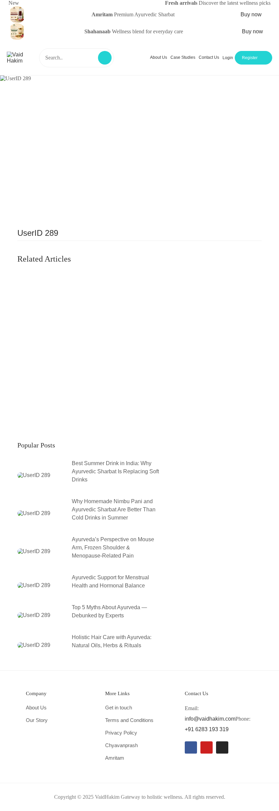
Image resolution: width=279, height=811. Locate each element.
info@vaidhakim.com (210, 719)
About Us (158, 57)
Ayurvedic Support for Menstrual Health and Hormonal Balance (110, 581)
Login (228, 57)
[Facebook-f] (191, 747)
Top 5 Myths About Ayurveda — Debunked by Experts (109, 611)
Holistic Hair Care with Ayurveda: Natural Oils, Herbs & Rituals (111, 641)
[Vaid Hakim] (21, 57)
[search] (105, 58)
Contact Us (209, 57)
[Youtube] (206, 747)
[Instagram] (222, 747)
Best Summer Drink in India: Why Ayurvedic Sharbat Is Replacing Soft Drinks (115, 471)
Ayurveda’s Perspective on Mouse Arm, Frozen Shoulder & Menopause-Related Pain (113, 547)
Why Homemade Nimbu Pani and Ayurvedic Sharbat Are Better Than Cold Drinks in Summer (113, 509)
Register (250, 57)
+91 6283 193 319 (207, 729)
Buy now (252, 14)
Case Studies (182, 57)
